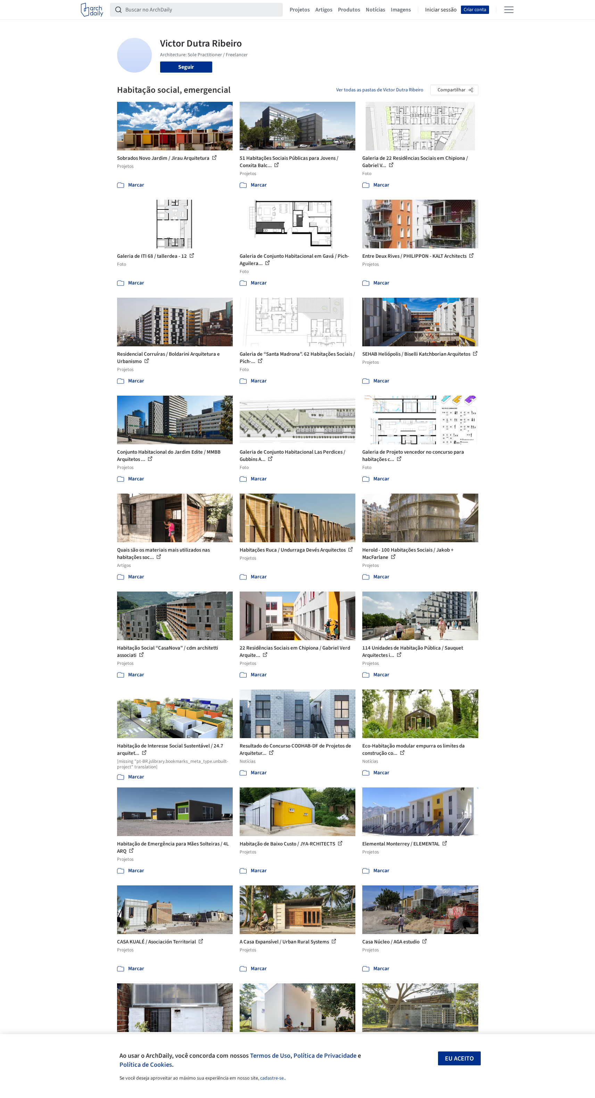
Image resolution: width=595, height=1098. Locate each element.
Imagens (401, 10)
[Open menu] (508, 9)
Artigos (323, 10)
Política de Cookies (145, 1064)
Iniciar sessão (441, 10)
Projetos (300, 10)
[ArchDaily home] (92, 10)
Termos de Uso (270, 1055)
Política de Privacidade (325, 1055)
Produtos (349, 10)
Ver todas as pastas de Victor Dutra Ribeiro (379, 90)
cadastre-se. (272, 1078)
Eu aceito (459, 1058)
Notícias (375, 10)
